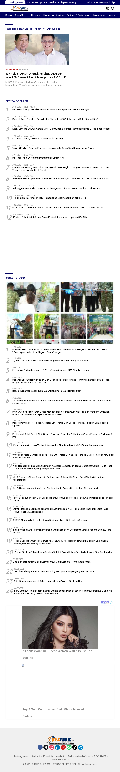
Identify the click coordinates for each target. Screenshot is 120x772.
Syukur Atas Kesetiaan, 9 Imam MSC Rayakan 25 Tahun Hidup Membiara (50, 360)
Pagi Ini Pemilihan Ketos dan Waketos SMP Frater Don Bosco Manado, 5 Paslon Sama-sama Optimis (60, 424)
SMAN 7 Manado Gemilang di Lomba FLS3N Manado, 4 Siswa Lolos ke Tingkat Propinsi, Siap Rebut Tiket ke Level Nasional (60, 510)
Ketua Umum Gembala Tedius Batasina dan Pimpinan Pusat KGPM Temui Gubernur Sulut (58, 445)
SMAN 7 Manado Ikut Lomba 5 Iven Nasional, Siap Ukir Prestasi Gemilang (50, 520)
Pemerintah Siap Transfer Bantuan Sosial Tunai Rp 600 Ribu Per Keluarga (50, 109)
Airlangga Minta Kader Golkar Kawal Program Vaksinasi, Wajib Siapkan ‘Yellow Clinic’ (56, 188)
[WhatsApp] (69, 747)
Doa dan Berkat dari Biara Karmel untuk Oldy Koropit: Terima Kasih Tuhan (52, 561)
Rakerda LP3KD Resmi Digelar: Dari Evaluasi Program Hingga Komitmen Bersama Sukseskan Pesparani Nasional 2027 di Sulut (61, 381)
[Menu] (7, 8)
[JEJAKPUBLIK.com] (19, 8)
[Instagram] (51, 747)
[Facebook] (40, 747)
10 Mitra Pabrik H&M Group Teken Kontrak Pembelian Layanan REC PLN (50, 217)
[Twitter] (45, 747)
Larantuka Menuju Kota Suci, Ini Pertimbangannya (38, 138)
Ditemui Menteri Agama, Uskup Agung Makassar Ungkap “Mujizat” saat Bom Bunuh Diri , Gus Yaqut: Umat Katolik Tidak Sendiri (60, 169)
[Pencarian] (113, 8)
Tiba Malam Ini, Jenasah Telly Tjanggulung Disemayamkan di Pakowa (49, 198)
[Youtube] (63, 747)
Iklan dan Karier (60, 759)
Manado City (11, 69)
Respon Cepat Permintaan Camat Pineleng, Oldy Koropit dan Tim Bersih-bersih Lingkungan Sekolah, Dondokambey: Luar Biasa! (60, 542)
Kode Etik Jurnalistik (53, 756)
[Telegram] (80, 747)
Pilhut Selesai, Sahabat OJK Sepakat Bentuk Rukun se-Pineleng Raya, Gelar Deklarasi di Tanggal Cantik (63, 499)
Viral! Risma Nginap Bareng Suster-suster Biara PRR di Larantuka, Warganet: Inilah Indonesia (60, 178)
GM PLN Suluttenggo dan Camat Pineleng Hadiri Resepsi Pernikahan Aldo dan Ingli (55, 488)
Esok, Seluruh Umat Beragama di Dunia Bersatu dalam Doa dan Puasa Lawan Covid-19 (57, 207)
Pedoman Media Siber (79, 756)
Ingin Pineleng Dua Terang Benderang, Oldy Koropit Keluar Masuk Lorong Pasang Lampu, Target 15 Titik (63, 531)
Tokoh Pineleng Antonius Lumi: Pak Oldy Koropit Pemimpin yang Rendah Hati (54, 571)
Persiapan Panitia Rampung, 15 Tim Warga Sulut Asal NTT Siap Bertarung (50, 370)
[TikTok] (74, 747)
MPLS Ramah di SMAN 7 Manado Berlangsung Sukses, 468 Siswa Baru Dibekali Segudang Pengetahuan (59, 478)
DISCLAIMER (100, 756)
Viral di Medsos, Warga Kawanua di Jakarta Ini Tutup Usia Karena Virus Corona (53, 148)
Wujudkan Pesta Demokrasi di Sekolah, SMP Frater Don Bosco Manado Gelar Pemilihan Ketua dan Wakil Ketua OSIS (63, 456)
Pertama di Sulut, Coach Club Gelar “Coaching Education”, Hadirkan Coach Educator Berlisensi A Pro (62, 435)
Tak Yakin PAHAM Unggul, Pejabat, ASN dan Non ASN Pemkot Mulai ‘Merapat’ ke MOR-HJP (36, 75)
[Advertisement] (60, 247)
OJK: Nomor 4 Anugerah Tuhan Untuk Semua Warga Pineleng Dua (48, 581)
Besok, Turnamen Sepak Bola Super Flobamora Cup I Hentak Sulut (46, 391)
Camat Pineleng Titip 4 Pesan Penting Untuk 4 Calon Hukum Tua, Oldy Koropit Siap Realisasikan (63, 552)
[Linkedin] (57, 747)
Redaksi (36, 756)
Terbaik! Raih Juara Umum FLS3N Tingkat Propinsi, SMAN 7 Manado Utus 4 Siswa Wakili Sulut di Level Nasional (61, 402)
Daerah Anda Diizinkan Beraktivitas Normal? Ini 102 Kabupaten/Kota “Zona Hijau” (55, 119)
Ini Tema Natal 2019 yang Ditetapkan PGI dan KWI (38, 157)
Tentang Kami (21, 756)
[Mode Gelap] (107, 8)
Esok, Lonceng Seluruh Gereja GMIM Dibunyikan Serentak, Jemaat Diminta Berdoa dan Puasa (61, 128)
